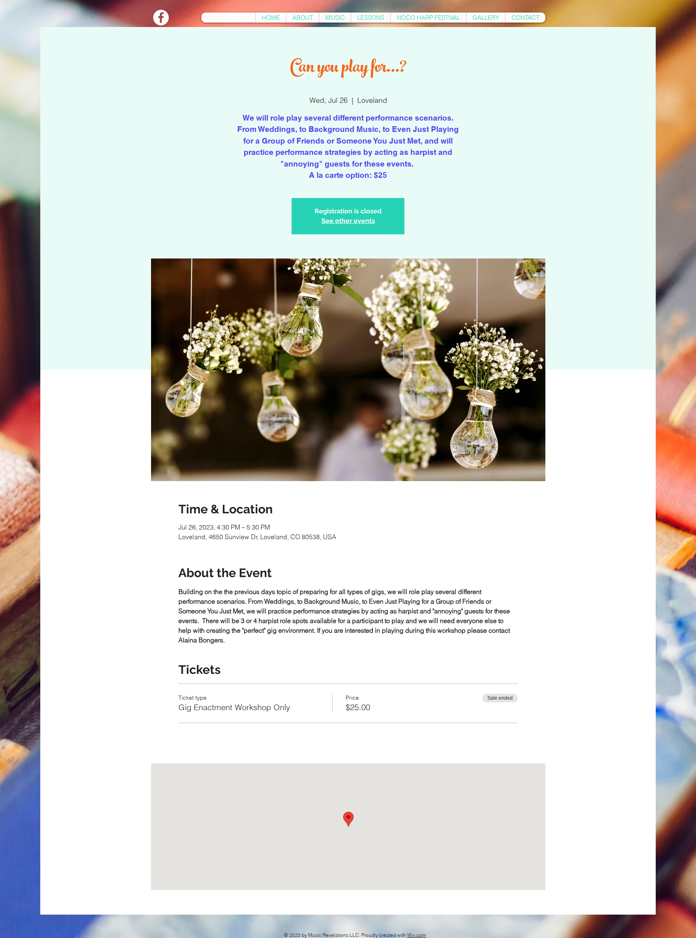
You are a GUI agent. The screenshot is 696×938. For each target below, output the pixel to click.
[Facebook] (161, 17)
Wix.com (416, 935)
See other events (348, 221)
